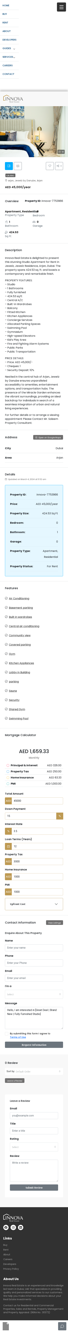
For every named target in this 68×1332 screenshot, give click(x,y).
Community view (20, 635)
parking (14, 681)
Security (14, 700)
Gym (12, 654)
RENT (5, 22)
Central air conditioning (24, 626)
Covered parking (20, 645)
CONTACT (8, 74)
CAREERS (7, 65)
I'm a (8, 986)
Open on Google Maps (49, 437)
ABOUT (6, 31)
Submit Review (34, 1187)
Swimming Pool (18, 718)
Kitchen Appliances (21, 663)
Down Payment (15, 809)
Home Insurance (16, 869)
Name (9, 941)
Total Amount (14, 794)
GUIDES (6, 48)
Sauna (13, 691)
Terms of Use (18, 1037)
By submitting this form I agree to (30, 1035)
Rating (14, 1139)
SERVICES (7, 57)
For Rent (10, 175)
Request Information (34, 1044)
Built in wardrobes (20, 617)
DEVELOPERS (9, 39)
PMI (7, 885)
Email (8, 971)
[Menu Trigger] (61, 7)
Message (11, 1003)
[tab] (9, 166)
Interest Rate (13, 824)
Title (13, 1124)
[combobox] (34, 994)
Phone (9, 956)
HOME (5, 5)
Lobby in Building (19, 672)
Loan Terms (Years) (18, 839)
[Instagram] (13, 1227)
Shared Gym (17, 709)
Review (14, 1156)
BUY (4, 14)
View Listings (54, 922)
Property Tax (14, 854)
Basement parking (21, 608)
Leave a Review (14, 1080)
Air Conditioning (19, 598)
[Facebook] (6, 1227)
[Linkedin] (20, 1227)
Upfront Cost (17, 904)
